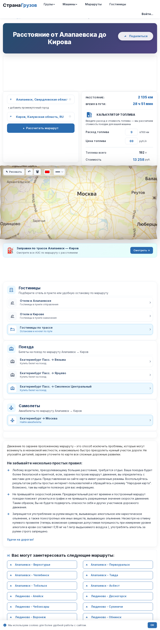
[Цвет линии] (47, 172)
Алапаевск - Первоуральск (110, 564)
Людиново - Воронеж (30, 617)
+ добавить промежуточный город (28, 107)
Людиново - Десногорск (108, 596)
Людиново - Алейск (29, 596)
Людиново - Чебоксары (32, 606)
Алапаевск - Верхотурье (32, 564)
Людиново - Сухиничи (107, 606)
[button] (80, 302)
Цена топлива (96, 141)
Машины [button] (69, 4)
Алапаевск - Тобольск (31, 585)
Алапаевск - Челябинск (32, 575)
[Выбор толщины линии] (59, 172)
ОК (152, 625)
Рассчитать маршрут (42, 128)
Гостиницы (117, 4)
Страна (20, 5)
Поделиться (138, 36)
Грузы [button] (48, 4)
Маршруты (93, 4)
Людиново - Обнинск (106, 617)
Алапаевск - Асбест (105, 585)
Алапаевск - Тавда (104, 575)
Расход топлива (97, 132)
